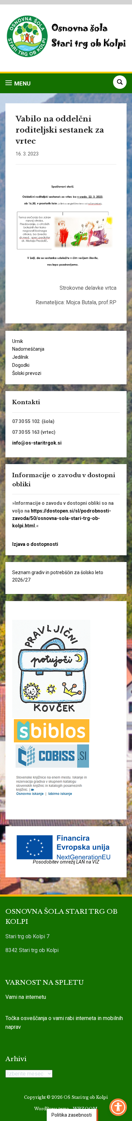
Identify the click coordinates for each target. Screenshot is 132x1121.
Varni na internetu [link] (25, 997)
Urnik (17, 341)
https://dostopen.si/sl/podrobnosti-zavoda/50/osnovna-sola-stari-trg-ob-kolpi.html (61, 518)
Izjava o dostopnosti (35, 544)
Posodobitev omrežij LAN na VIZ (66, 862)
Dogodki (20, 365)
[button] (17, 83)
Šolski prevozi (26, 373)
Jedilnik (20, 357)
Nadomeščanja (28, 349)
